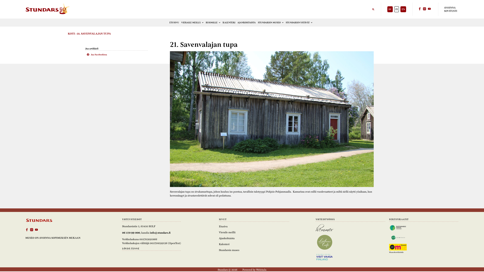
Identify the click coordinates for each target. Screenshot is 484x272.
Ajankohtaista (246, 22)
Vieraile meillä (191, 22)
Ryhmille (212, 22)
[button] (116, 54)
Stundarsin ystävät (298, 22)
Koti (71, 33)
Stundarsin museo (269, 22)
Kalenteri (229, 22)
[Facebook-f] (419, 8)
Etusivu (174, 22)
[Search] (373, 9)
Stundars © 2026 (227, 269)
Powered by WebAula (254, 269)
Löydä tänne (131, 248)
